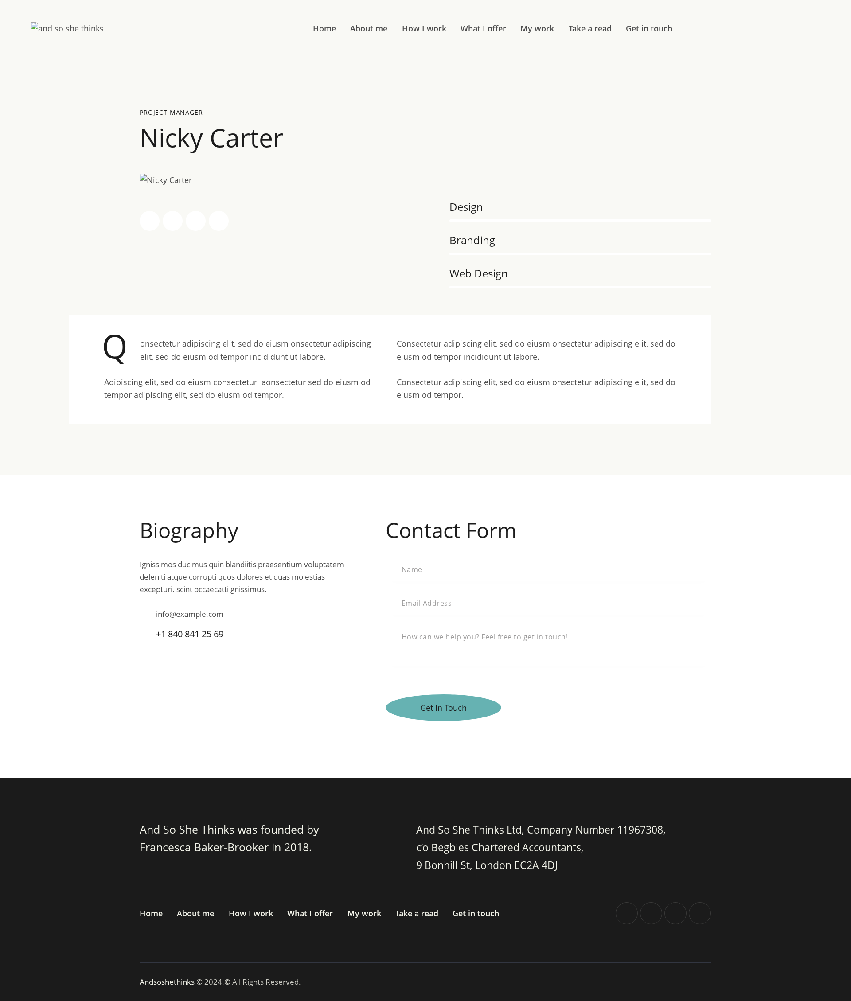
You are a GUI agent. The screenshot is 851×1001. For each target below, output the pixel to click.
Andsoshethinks (168, 982)
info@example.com (189, 614)
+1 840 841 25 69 (189, 634)
